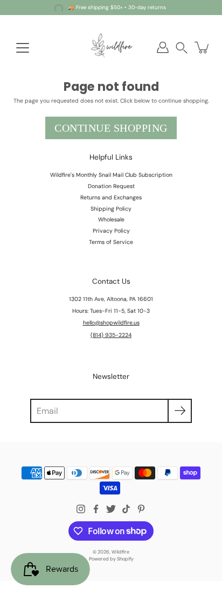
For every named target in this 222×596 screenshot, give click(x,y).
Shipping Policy (111, 208)
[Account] (162, 47)
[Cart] (202, 47)
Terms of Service (111, 242)
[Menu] (22, 48)
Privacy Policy (111, 230)
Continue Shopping (111, 128)
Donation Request (111, 186)
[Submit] (180, 411)
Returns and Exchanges (111, 197)
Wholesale (111, 219)
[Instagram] (81, 509)
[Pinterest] (141, 509)
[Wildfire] (111, 47)
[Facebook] (96, 509)
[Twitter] (111, 509)
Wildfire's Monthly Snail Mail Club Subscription (111, 174)
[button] (182, 47)
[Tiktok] (126, 509)
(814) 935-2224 (111, 335)
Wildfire (120, 552)
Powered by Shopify (111, 559)
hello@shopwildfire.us (111, 322)
